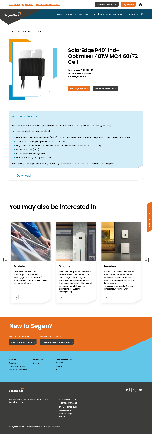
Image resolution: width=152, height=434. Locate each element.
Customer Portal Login (107, 4)
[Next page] (146, 260)
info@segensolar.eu (68, 407)
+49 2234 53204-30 (68, 403)
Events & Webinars (18, 369)
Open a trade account (21, 342)
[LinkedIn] (127, 390)
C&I (114, 14)
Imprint (59, 366)
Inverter (78, 14)
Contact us (133, 14)
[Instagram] (133, 390)
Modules (60, 14)
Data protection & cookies (64, 361)
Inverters (30, 31)
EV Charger (99, 14)
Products (17, 31)
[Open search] (142, 14)
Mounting (88, 14)
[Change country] (140, 4)
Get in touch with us (104, 88)
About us (122, 14)
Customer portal (17, 366)
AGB (58, 369)
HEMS (108, 14)
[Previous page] (5, 260)
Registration (129, 4)
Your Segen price (78, 88)
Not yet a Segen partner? (21, 4)
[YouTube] (140, 390)
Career (35, 363)
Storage (69, 14)
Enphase (42, 31)
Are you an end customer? (48, 4)
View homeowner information (56, 342)
